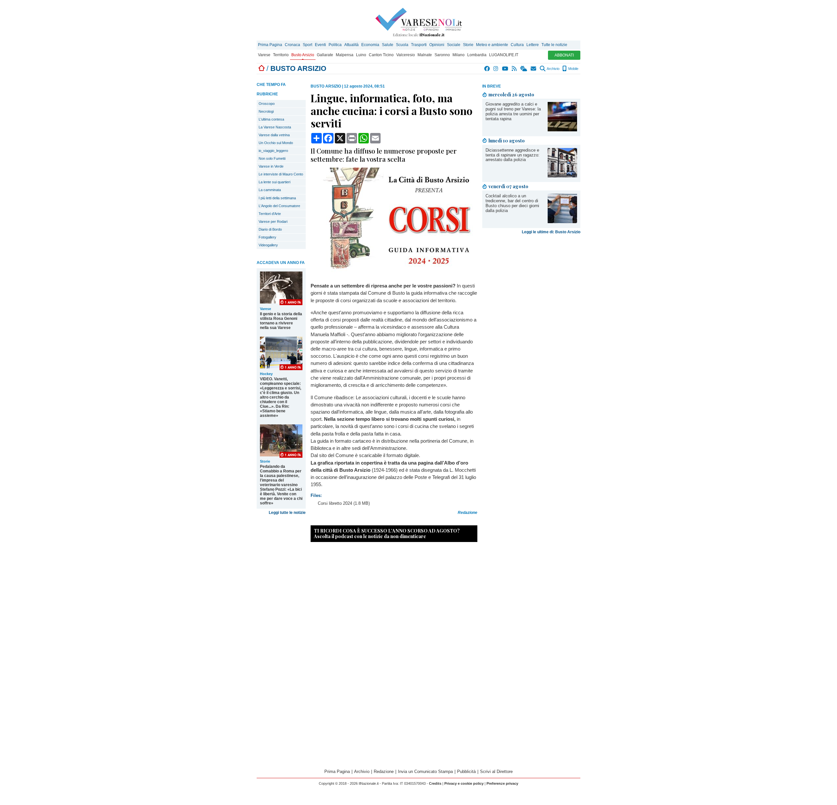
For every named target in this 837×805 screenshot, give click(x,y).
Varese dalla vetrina (274, 135)
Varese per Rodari (273, 221)
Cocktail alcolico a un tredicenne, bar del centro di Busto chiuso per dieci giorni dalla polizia (512, 203)
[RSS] (514, 69)
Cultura (517, 44)
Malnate (425, 55)
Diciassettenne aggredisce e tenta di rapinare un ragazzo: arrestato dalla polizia (512, 155)
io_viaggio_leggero (273, 151)
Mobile (572, 69)
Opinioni (436, 44)
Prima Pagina (270, 44)
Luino (361, 55)
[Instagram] (496, 69)
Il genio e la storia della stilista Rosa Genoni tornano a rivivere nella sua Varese (281, 321)
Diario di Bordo (270, 229)
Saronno (442, 55)
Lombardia (477, 55)
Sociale (453, 44)
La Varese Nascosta (275, 127)
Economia (370, 44)
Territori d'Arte (270, 214)
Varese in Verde (271, 166)
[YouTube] (505, 69)
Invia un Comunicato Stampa (425, 771)
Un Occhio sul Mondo (276, 143)
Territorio (281, 55)
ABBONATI (564, 55)
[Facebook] (487, 69)
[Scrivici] (534, 69)
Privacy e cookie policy (464, 783)
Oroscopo (267, 104)
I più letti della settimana (277, 198)
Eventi (320, 44)
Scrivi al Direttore (496, 771)
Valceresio (405, 55)
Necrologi (266, 111)
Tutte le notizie (554, 44)
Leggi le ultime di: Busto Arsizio (551, 232)
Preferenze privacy (502, 783)
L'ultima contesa (271, 119)
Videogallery (268, 245)
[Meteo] (524, 69)
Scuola (402, 44)
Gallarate (325, 55)
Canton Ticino (381, 55)
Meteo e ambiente (492, 44)
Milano (459, 55)
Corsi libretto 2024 (335, 503)
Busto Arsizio (302, 55)
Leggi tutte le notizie (287, 512)
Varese (264, 55)
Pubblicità (466, 771)
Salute (387, 44)
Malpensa (344, 55)
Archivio (552, 69)
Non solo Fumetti (272, 158)
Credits (435, 783)
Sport (307, 44)
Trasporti (419, 44)
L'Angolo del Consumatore (279, 206)
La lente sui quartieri (274, 182)
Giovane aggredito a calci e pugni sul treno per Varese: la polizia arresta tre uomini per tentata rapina (513, 111)
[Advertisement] (531, 288)
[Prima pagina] (262, 68)
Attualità (351, 44)
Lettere (532, 44)
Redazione (384, 771)
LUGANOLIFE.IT (503, 55)
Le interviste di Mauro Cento (281, 174)
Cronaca (292, 44)
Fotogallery (267, 237)
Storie (468, 44)
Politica (335, 44)
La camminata (270, 190)
